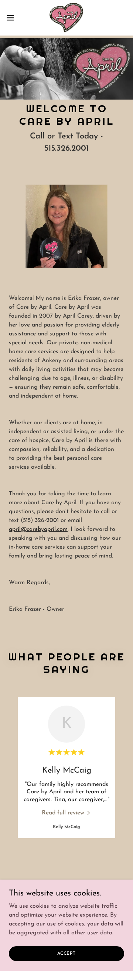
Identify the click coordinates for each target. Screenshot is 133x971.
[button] (12, 17)
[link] (66, 18)
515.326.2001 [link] (66, 148)
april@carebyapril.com (38, 529)
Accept (66, 953)
